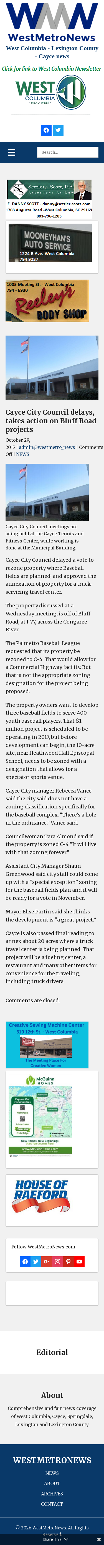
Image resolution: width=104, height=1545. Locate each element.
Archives (52, 1494)
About (52, 1483)
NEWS (22, 454)
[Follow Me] (58, 129)
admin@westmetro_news (47, 447)
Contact (52, 1504)
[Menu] (12, 152)
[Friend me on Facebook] (46, 129)
